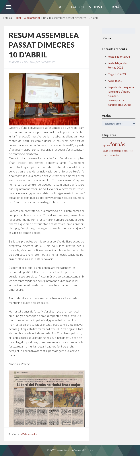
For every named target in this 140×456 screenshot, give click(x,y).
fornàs (117, 144)
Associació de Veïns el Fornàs (90, 7)
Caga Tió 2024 (117, 74)
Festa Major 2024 (119, 56)
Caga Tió (106, 145)
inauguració (107, 151)
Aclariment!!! (116, 80)
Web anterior (32, 17)
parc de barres (126, 151)
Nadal (116, 151)
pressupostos (113, 155)
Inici (18, 17)
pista (104, 155)
